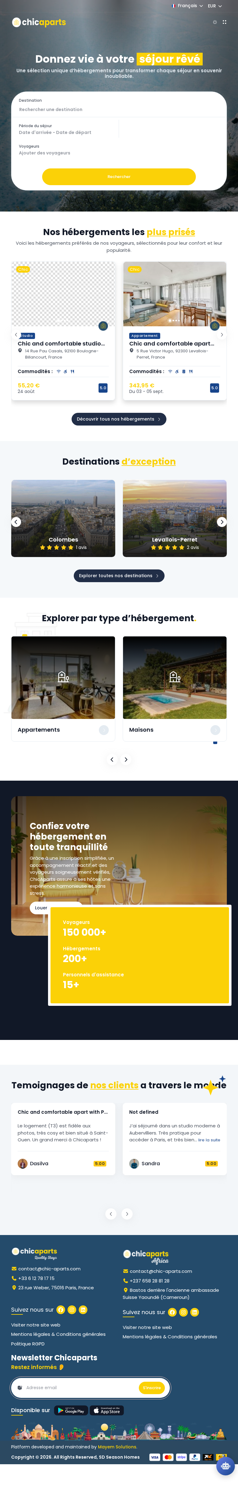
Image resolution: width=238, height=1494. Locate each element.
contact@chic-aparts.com (49, 1268)
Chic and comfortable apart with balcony (169, 347)
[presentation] (16, 335)
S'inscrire (152, 1388)
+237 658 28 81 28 (150, 1281)
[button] (58, 320)
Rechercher (119, 177)
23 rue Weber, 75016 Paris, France (56, 1287)
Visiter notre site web (35, 1325)
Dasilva (39, 1163)
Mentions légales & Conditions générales (58, 1334)
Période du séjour (35, 125)
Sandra (151, 1163)
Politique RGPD (28, 1343)
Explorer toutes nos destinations (115, 576)
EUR (212, 6)
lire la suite (208, 1140)
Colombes (63, 539)
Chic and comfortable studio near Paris (59, 347)
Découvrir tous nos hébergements (115, 419)
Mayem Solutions (117, 1447)
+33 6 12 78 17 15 (36, 1278)
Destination (30, 100)
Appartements (39, 730)
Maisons (141, 730)
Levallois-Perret (174, 539)
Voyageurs (29, 146)
